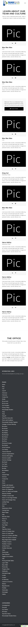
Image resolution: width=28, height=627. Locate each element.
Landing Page (5, 502)
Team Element (5, 554)
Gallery (4, 594)
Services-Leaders (6, 458)
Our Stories (5, 609)
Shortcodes (5, 590)
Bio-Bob (4, 468)
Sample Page (5, 474)
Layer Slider (5, 562)
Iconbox (4, 577)
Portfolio (4, 588)
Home (3, 472)
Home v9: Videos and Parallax (10, 491)
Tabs (3, 558)
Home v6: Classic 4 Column (9, 537)
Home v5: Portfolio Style (8, 531)
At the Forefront (6, 447)
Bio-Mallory (5, 432)
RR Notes (4, 611)
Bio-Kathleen (5, 470)
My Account (5, 403)
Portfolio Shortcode (7, 548)
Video (3, 550)
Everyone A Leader (7, 443)
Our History (5, 449)
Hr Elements (5, 579)
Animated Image (6, 573)
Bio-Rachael (5, 434)
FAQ (3, 506)
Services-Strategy (6, 460)
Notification (5, 571)
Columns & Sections (7, 581)
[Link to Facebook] (22, 625)
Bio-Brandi (4, 428)
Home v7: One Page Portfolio (9, 497)
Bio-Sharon (5, 437)
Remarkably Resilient (7, 409)
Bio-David (4, 462)
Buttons (4, 583)
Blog (3, 386)
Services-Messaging (7, 455)
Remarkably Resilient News (9, 615)
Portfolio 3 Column (6, 541)
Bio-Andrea (5, 445)
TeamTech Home (6, 529)
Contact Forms (6, 546)
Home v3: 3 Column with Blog (9, 535)
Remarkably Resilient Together (10, 422)
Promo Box (5, 567)
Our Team (4, 464)
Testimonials (5, 552)
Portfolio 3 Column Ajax (8, 495)
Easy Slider (5, 564)
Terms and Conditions (7, 420)
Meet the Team (6, 516)
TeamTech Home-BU (7, 418)
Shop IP (4, 416)
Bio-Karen (4, 439)
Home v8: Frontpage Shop (8, 499)
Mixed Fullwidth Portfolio (8, 487)
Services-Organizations (8, 453)
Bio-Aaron (4, 426)
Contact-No (5, 397)
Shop (3, 411)
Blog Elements (5, 585)
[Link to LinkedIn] (20, 625)
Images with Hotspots (7, 485)
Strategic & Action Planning (9, 424)
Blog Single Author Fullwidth (9, 539)
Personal (4, 607)
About (3, 384)
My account (5, 401)
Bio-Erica (4, 441)
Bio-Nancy (4, 466)
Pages (3, 527)
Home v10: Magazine (7, 489)
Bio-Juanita (5, 430)
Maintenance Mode (7, 508)
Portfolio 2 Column (6, 544)
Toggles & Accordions (7, 556)
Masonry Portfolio (6, 493)
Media (3, 399)
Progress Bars (5, 569)
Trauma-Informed (6, 451)
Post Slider (5, 525)
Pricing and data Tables (8, 560)
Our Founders (5, 405)
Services (4, 476)
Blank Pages (5, 512)
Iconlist (4, 575)
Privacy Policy (5, 407)
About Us (4, 518)
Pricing (4, 520)
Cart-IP (4, 390)
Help (3, 514)
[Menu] (25, 3)
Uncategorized (5, 605)
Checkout (4, 393)
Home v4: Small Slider (7, 533)
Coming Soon (5, 510)
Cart (3, 388)
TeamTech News (6, 613)
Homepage (5, 592)
